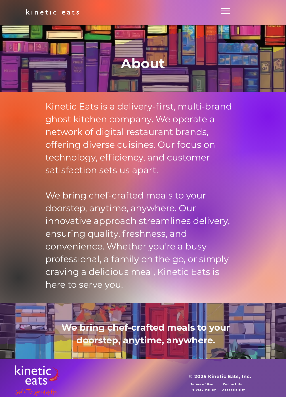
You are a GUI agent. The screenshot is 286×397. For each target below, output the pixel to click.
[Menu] (225, 11)
